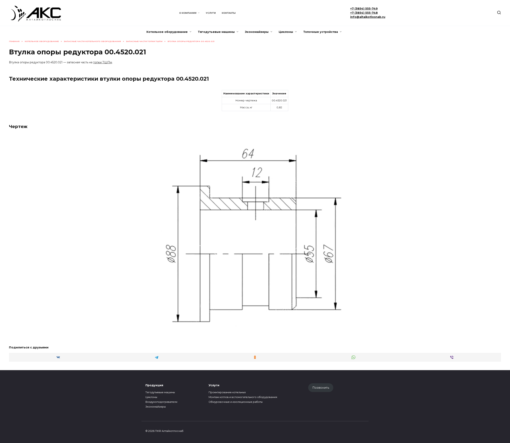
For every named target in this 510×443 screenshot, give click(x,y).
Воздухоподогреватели (161, 401)
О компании (187, 13)
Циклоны (286, 32)
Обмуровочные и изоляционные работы (236, 401)
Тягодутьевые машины (216, 32)
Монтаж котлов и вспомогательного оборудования (243, 397)
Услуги (211, 13)
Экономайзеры (257, 32)
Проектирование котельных (227, 392)
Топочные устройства (320, 32)
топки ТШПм (102, 62)
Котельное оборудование (167, 32)
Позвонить (320, 387)
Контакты (229, 13)
